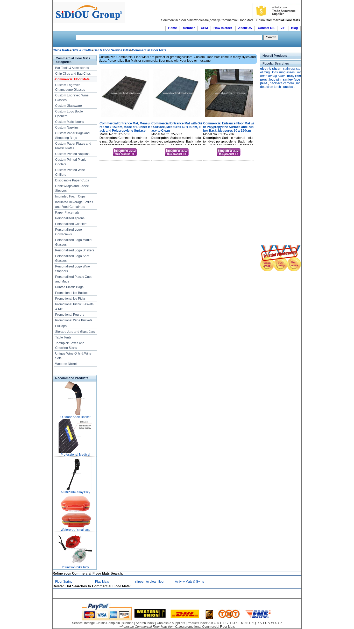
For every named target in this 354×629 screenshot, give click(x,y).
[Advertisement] (275, 167)
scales (288, 87)
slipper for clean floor (150, 581)
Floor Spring (64, 581)
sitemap (127, 623)
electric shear (270, 68)
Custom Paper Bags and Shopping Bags (72, 135)
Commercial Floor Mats (149, 50)
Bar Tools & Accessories (72, 68)
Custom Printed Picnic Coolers (70, 162)
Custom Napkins (67, 127)
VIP (282, 28)
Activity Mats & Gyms (189, 581)
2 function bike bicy (75, 567)
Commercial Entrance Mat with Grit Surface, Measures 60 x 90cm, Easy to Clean (176, 127)
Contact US (266, 28)
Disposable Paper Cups (72, 180)
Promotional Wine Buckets (73, 320)
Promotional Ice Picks (70, 298)
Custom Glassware (68, 106)
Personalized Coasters (71, 224)
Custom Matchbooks (69, 122)
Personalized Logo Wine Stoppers (72, 269)
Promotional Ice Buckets (72, 293)
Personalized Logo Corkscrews (68, 232)
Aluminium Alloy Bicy (75, 492)
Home (172, 28)
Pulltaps (61, 326)
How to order (223, 28)
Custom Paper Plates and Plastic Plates (73, 146)
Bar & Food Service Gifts (112, 50)
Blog (294, 28)
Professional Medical (75, 454)
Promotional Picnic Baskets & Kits (74, 306)
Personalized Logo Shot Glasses (72, 258)
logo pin (275, 79)
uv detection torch (280, 85)
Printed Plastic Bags (69, 287)
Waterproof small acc (75, 530)
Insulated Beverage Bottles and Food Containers (74, 204)
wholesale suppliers (171, 623)
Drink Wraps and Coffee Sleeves (72, 188)
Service (77, 623)
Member (189, 28)
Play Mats (102, 581)
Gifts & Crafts (82, 50)
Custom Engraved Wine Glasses (72, 98)
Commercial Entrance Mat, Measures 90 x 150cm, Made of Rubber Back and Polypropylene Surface (125, 127)
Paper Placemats (67, 212)
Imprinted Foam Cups (70, 196)
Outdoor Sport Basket (75, 417)
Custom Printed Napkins (72, 154)
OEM (204, 28)
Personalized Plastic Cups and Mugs (73, 279)
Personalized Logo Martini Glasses (73, 242)
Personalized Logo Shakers (74, 250)
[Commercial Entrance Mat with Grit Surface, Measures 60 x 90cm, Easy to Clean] (176, 117)
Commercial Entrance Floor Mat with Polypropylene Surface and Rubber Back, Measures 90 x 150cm (228, 127)
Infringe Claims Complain (102, 623)
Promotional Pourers (69, 314)
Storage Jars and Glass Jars (75, 332)
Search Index (145, 623)
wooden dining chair (280, 74)
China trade (61, 50)
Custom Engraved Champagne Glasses (70, 87)
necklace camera (282, 83)
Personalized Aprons (69, 218)
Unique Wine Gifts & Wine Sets (73, 356)
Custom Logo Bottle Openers (69, 114)
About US (245, 28)
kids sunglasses (283, 72)
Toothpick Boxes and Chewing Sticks (69, 345)
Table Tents (63, 337)
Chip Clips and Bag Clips (73, 73)
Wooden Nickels (66, 364)
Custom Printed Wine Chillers (70, 172)
